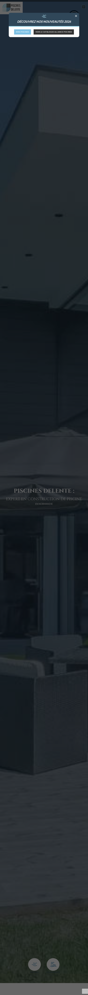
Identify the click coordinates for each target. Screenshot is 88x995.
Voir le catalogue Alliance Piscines (54, 32)
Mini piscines (22, 32)
